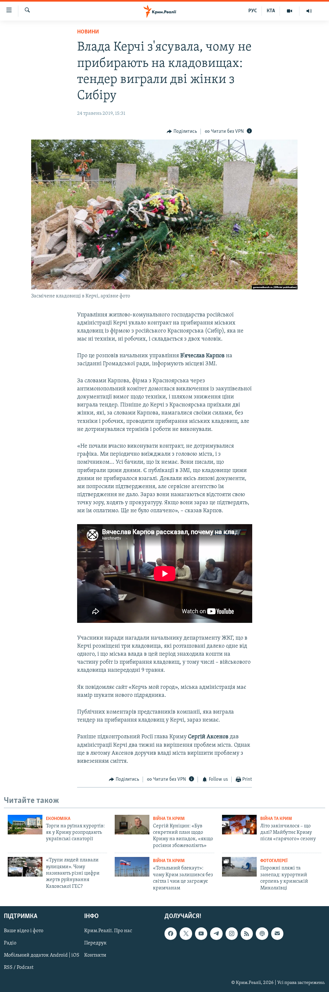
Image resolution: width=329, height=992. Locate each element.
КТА (271, 11)
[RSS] (247, 933)
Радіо (10, 943)
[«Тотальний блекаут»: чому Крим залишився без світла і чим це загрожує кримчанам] (132, 867)
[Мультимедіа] (289, 10)
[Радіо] (309, 10)
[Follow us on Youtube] (201, 933)
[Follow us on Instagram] (232, 933)
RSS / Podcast (18, 967)
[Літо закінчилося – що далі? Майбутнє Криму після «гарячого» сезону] (239, 824)
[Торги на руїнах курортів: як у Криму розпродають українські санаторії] (25, 824)
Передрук (95, 943)
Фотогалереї (274, 861)
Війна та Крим (169, 818)
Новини (88, 32)
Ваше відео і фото (23, 930)
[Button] (182, 131)
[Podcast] (262, 933)
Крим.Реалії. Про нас (108, 930)
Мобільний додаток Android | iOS (41, 955)
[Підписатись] (277, 933)
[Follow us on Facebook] (170, 933)
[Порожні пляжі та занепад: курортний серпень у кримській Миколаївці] (239, 867)
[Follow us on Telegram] (216, 933)
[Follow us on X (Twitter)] (186, 933)
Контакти (95, 955)
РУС (252, 11)
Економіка (58, 818)
